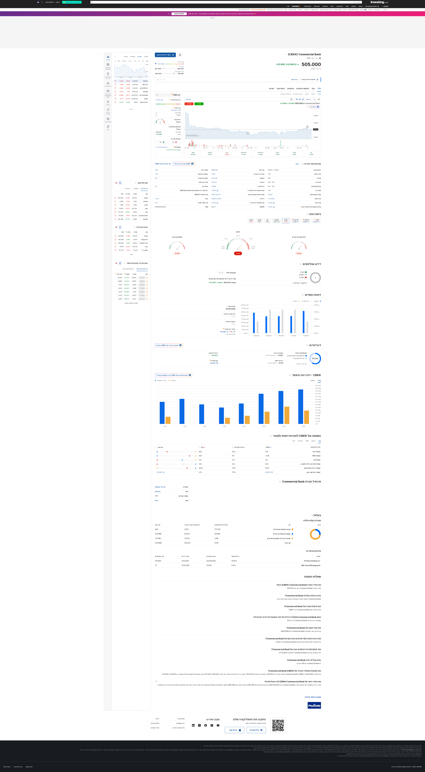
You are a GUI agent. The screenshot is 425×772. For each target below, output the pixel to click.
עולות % (135, 156)
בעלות (307, 62)
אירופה (300, 9)
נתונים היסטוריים (297, 62)
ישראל (370, 9)
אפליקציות (181, 687)
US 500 (145, 59)
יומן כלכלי (317, 6)
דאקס (146, 66)
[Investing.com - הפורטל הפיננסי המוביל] (379, 2)
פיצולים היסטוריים (285, 62)
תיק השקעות (180, 691)
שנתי (319, 348)
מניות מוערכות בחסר (243, 9)
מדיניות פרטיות (18, 735)
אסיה (285, 9)
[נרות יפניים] (319, 67)
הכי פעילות (144, 156)
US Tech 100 (144, 63)
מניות (385, 9)
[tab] (316, 188)
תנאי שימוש (29, 735)
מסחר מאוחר (337, 9)
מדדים (140, 24)
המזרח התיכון (293, 9)
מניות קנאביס (314, 9)
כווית (156, 468)
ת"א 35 (145, 49)
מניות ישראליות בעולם (326, 9)
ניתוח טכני (280, 56)
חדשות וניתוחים (302, 56)
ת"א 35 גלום (144, 56)
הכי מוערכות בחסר (142, 237)
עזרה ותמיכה (155, 696)
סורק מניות (307, 6)
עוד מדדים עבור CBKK (163, 132)
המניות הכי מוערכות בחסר (137, 231)
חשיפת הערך (161, 32)
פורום (271, 56)
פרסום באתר (155, 691)
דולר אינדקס (144, 70)
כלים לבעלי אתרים (178, 696)
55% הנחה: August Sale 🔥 (72, 2)
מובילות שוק (143, 151)
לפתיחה (267, 440)
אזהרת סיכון (7, 735)
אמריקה (306, 9)
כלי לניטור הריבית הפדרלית (274, 9)
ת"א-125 (145, 52)
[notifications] (42, 2)
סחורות (132, 24)
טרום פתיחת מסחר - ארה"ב (350, 9)
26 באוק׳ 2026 (216, 162)
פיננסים (290, 56)
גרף (313, 56)
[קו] (314, 67)
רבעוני (312, 348)
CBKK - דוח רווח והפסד (306, 343)
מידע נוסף (294, 47)
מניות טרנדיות (142, 195)
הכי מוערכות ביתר (128, 237)
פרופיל (313, 62)
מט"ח (146, 24)
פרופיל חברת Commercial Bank (301, 449)
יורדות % (127, 156)
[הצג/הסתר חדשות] (291, 67)
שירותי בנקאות (160, 455)
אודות (157, 687)
